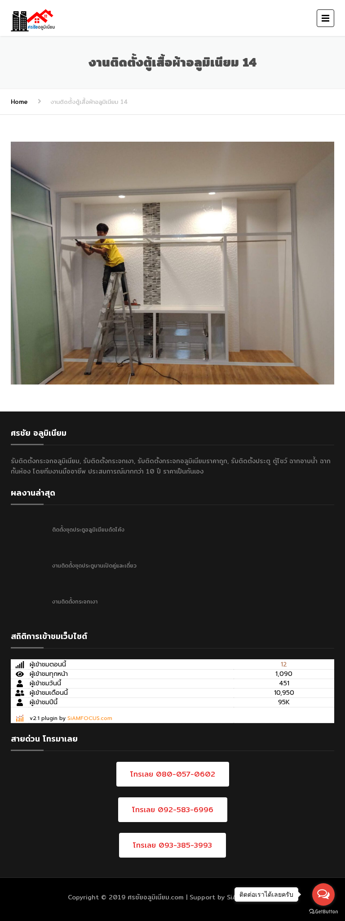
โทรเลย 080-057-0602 (172, 774)
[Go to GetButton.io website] (323, 912)
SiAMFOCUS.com (89, 718)
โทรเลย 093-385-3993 (172, 845)
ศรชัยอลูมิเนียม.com (156, 897)
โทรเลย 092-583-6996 (172, 809)
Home (19, 101)
